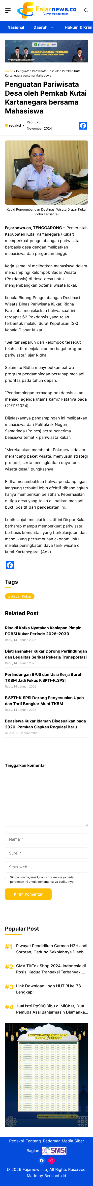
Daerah (40, 27)
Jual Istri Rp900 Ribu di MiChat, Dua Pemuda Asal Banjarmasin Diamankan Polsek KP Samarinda (51, 1012)
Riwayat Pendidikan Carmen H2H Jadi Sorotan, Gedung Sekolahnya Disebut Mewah (52, 952)
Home (9, 71)
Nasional (15, 27)
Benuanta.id (55, 1175)
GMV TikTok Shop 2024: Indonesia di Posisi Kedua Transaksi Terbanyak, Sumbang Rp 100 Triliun (51, 972)
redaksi (15, 125)
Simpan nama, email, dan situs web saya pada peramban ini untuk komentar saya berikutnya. (42, 879)
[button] (86, 10)
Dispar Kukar (20, 596)
